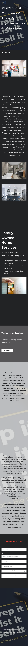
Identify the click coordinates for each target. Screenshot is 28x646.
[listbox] (14, 566)
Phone (3, 554)
